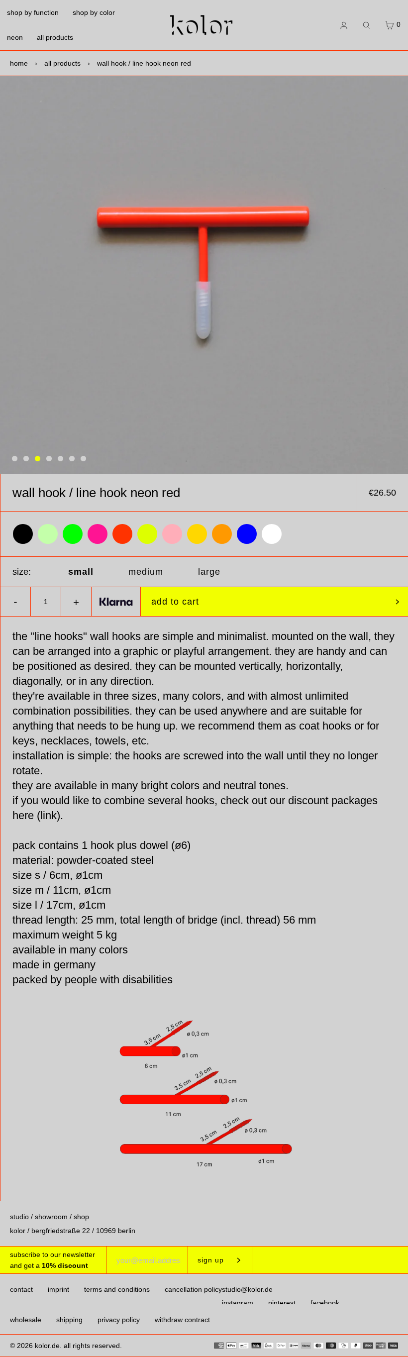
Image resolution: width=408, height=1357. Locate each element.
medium (145, 572)
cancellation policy (193, 1289)
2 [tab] (26, 459)
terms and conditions (117, 1289)
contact (21, 1289)
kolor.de (47, 1346)
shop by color (94, 12)
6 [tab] (72, 459)
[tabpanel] (204, 275)
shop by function (33, 12)
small (81, 572)
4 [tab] (49, 459)
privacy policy (119, 1320)
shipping (69, 1320)
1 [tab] (14, 459)
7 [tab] (83, 459)
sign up (211, 1260)
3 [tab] (37, 459)
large (209, 572)
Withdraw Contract (182, 1320)
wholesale (25, 1320)
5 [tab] (60, 459)
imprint (58, 1289)
